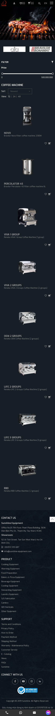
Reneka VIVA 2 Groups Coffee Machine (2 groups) (25, 288)
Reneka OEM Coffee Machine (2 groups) (21, 338)
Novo (7, 133)
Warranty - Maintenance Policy (15, 645)
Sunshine (5, 667)
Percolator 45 (13, 183)
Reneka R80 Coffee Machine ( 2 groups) (21, 491)
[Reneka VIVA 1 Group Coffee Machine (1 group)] (27, 217)
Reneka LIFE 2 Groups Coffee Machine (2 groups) (25, 389)
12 (9, 96)
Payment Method (9, 637)
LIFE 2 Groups (12, 386)
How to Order (7, 632)
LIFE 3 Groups (12, 437)
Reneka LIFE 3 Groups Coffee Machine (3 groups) (25, 440)
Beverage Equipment (10, 581)
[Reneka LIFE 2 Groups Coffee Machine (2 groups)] (27, 370)
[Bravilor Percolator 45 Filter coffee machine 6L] (27, 167)
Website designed (21, 704)
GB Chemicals (7, 607)
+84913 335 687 (11, 547)
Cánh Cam (37, 704)
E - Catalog (6, 654)
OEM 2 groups (13, 336)
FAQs (3, 662)
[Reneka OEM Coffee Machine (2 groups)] (27, 319)
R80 (6, 488)
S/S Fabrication (8, 598)
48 (19, 96)
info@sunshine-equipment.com (18, 551)
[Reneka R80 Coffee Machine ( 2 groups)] (27, 471)
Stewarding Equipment (11, 590)
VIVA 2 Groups (13, 285)
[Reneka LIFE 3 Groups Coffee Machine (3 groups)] (27, 420)
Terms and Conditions (11, 624)
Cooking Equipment (10, 564)
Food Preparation (9, 573)
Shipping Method (8, 641)
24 (14, 96)
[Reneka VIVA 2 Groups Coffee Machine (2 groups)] (27, 268)
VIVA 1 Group (12, 234)
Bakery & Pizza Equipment (13, 577)
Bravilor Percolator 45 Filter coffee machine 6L (25, 186)
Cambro (4, 602)
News (4, 658)
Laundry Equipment (9, 594)
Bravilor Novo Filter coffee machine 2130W (23, 136)
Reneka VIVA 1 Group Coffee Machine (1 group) (24, 237)
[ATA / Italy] (14, 49)
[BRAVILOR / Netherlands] (41, 49)
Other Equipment (8, 611)
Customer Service (9, 649)
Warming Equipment (10, 568)
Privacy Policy (7, 628)
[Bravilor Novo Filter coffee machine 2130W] (27, 116)
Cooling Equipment (9, 585)
